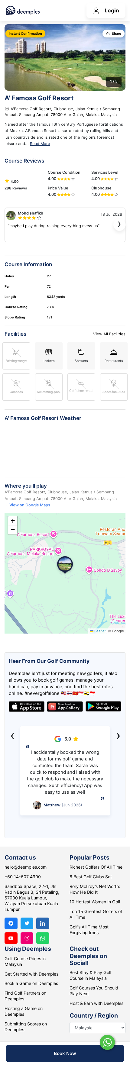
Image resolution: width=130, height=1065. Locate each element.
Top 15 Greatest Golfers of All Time (96, 914)
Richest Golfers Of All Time (96, 867)
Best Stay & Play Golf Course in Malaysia (91, 975)
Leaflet (99, 630)
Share (116, 33)
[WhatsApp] (42, 938)
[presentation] (119, 225)
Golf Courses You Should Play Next (94, 990)
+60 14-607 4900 (23, 876)
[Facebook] (11, 923)
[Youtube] (11, 938)
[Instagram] (27, 938)
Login (112, 10)
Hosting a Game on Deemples (24, 1011)
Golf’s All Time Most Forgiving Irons (89, 929)
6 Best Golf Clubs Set (91, 876)
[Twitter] (27, 923)
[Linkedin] (42, 923)
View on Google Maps (29, 505)
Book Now (65, 1053)
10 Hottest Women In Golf (95, 901)
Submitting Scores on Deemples (26, 1026)
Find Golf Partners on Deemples (25, 995)
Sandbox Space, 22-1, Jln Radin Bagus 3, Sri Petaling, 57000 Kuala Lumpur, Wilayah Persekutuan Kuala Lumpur (32, 898)
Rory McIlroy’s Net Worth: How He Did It (95, 889)
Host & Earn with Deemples (96, 1003)
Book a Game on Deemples (31, 983)
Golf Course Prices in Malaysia (25, 961)
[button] (65, 565)
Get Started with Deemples (31, 973)
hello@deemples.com (26, 867)
